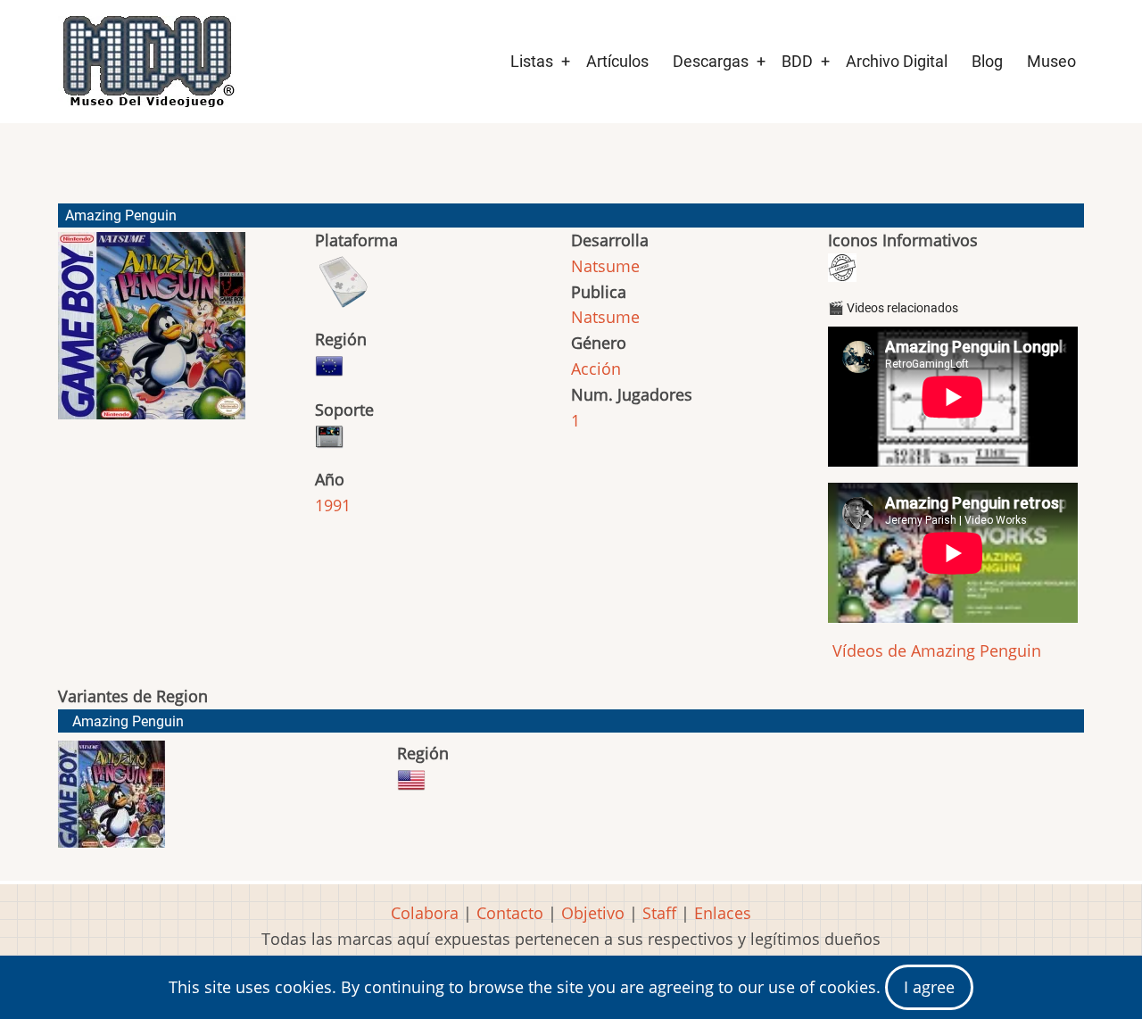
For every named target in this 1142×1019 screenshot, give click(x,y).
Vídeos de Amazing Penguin (934, 650)
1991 (333, 505)
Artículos (617, 61)
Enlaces (722, 913)
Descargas (711, 61)
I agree (929, 987)
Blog (987, 61)
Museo (1051, 61)
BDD (797, 61)
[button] (151, 333)
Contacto (509, 913)
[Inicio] (147, 61)
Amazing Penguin (128, 721)
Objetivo (593, 913)
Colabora (425, 913)
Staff (659, 913)
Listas (531, 61)
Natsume (605, 266)
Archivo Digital (897, 61)
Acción (596, 368)
